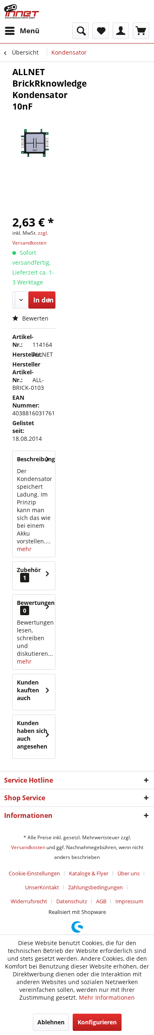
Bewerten (34, 318)
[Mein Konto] (121, 31)
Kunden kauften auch (28, 690)
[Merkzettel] (100, 31)
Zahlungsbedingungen (95, 887)
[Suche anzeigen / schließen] (80, 31)
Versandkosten (28, 847)
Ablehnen (50, 1022)
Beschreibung (36, 459)
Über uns (128, 873)
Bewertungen (36, 603)
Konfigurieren (97, 1022)
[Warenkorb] (141, 31)
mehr (24, 549)
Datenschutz (71, 901)
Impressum (129, 901)
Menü (29, 30)
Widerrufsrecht (29, 901)
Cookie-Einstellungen (34, 873)
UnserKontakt (42, 887)
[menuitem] (22, 31)
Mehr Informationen (107, 997)
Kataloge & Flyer (88, 873)
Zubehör (29, 574)
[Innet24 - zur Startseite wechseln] (21, 11)
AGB (101, 901)
